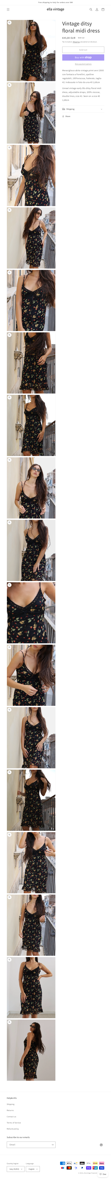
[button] (8, 9)
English (31, 1169)
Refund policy (13, 1129)
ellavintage (87, 1173)
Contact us (11, 1116)
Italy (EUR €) (14, 1169)
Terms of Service (14, 1122)
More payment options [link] (83, 64)
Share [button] (67, 116)
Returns (10, 1110)
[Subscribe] (52, 1145)
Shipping (76, 42)
